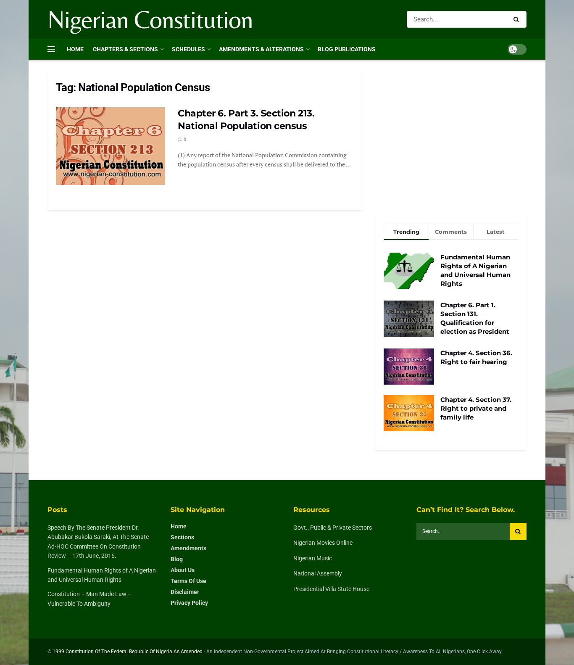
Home (75, 49)
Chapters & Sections (125, 49)
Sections (182, 537)
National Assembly (317, 573)
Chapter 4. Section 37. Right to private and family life (475, 408)
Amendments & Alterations (261, 49)
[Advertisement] (451, 135)
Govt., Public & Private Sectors (332, 527)
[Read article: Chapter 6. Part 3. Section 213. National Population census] (110, 146)
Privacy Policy (189, 602)
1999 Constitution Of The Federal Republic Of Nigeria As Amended (128, 651)
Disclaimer (185, 591)
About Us (183, 570)
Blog (177, 559)
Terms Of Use (188, 581)
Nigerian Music (312, 558)
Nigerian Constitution (150, 19)
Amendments (188, 548)
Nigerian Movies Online (323, 542)
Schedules (188, 49)
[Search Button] (518, 19)
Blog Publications (347, 49)
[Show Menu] (51, 49)
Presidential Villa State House (331, 589)
